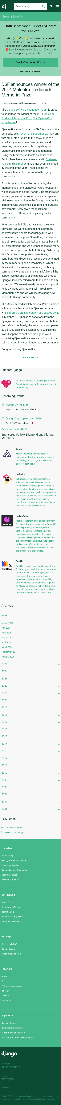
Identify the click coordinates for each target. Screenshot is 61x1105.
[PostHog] (7, 570)
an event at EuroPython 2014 (34, 133)
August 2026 (7, 623)
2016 (4, 729)
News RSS (6, 1000)
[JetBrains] (7, 484)
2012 (4, 758)
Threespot (8, 1079)
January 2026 (7, 657)
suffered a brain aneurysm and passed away (33, 312)
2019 (4, 707)
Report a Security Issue (12, 916)
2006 (4, 801)
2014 (4, 743)
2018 (4, 714)
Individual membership (11, 921)
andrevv (8, 1087)
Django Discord (8, 949)
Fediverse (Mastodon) (11, 986)
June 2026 (6, 633)
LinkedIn (5, 995)
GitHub (4, 976)
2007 (4, 794)
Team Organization (10, 865)
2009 (4, 779)
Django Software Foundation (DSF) (27, 109)
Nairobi (18, 163)
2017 (4, 721)
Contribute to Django (11, 907)
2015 (4, 736)
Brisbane (51, 159)
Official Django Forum (11, 954)
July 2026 (6, 628)
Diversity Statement (10, 880)
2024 (4, 671)
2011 (4, 765)
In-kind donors (10, 1067)
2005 (4, 808)
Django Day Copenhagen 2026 (24, 418)
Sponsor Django (8, 1023)
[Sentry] (7, 458)
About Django (7, 855)
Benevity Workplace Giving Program (17, 1037)
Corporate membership (12, 1028)
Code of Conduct (9, 875)
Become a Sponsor (30, 71)
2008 (4, 787)
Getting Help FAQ (9, 944)
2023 (4, 678)
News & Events (12, 16)
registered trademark (19, 1099)
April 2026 (6, 642)
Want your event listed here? (14, 429)
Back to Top (31, 357)
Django (4, 6)
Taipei (5, 163)
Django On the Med (17, 404)
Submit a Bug (7, 912)
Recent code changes (14, 832)
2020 (4, 700)
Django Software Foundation (14, 870)
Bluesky (5, 991)
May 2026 (6, 637)
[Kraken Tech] (7, 526)
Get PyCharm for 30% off (30, 62)
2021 (4, 692)
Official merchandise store (13, 1033)
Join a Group (7, 902)
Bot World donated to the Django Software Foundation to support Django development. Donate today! (36, 384)
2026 (4, 616)
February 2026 (8, 652)
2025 (4, 664)
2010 (4, 772)
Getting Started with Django (14, 860)
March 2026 (7, 647)
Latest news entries (14, 827)
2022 (4, 685)
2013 (4, 750)
